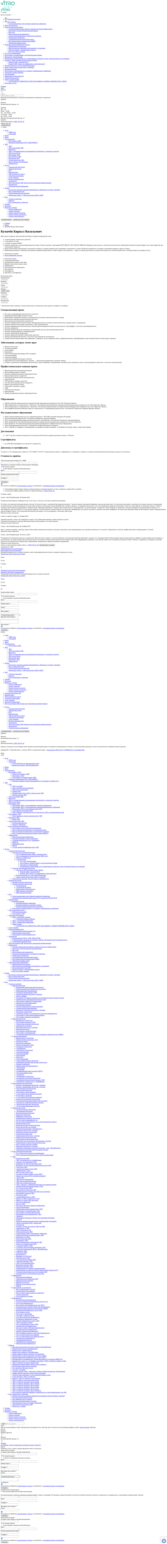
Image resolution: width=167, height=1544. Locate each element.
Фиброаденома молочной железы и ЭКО (29, 1186)
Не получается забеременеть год (26, 1120)
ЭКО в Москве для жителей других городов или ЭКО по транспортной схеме (38, 812)
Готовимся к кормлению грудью (26, 1319)
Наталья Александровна (12, 572)
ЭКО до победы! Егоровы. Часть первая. (25, 1382)
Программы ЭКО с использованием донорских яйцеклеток (32, 805)
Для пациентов (10, 139)
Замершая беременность (24, 1340)
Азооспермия (20, 1067)
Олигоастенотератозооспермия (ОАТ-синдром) (31, 1101)
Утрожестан (20, 1225)
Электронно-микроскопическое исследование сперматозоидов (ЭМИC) (39, 1034)
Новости (11, 200)
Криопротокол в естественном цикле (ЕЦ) (30, 1273)
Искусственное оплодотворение (23, 788)
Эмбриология (13, 163)
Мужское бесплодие (19, 1019)
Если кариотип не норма (24, 1296)
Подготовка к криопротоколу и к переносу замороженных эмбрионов (35, 908)
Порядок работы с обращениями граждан (22, 50)
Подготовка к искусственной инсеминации (26, 828)
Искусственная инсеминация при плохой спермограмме (34, 1155)
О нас (6, 130)
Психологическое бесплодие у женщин (29, 994)
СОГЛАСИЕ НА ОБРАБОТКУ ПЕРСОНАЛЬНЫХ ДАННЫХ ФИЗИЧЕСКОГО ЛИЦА (38, 81)
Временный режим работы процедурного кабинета (29, 1364)
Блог (6, 197)
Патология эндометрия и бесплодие (28, 1099)
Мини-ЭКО (16, 819)
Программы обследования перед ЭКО (28, 1214)
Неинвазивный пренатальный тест (23, 931)
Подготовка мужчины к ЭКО (26, 1022)
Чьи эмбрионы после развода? (22, 1399)
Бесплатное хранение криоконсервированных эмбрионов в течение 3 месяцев (34, 190)
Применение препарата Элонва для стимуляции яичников (35, 1218)
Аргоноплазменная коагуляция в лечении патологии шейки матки (30, 29)
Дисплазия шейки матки (24, 1073)
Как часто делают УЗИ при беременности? (30, 1328)
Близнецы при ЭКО (22, 1158)
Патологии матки (22, 1041)
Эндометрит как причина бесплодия (28, 1078)
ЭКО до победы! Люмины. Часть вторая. (25, 1387)
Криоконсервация (18, 901)
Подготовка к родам (23, 1312)
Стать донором (13, 177)
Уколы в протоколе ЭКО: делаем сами (28, 1223)
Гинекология (13, 184)
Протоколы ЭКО (14, 158)
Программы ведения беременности (24, 934)
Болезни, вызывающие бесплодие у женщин (31, 1085)
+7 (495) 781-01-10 (18, 121)
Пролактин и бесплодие (24, 1012)
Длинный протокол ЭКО (24, 1261)
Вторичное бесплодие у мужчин (27, 1027)
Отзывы (7, 204)
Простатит (19, 1057)
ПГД (10, 170)
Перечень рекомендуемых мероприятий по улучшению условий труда (35, 781)
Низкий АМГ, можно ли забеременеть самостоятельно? (27, 64)
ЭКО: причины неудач (23, 1230)
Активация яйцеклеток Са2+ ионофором (25, 840)
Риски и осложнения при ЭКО (26, 1244)
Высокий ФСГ (21, 1254)
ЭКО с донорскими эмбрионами (23, 922)
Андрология (13, 181)
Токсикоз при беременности (25, 1338)
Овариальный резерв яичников (26, 1008)
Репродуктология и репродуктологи (28, 1125)
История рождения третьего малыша (24, 1366)
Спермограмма (21, 859)
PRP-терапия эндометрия (24, 891)
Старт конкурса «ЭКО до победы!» (24, 1376)
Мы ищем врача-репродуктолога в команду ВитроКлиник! (31, 1347)
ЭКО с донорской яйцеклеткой (22, 920)
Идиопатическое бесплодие (25, 1113)
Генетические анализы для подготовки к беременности (30, 879)
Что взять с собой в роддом (25, 1315)
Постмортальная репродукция (22, 1397)
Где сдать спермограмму (28, 861)
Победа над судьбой (19, 1406)
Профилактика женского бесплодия (28, 1118)
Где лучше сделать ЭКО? (24, 1188)
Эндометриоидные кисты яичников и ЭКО (30, 1080)
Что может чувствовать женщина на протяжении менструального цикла (40, 998)
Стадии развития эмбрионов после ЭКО (25, 847)
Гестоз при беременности (24, 1303)
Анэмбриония (21, 1048)
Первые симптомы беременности (27, 1331)
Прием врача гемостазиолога (25, 889)
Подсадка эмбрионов (23, 1202)
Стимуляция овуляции (23, 887)
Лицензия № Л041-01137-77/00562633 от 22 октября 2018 (65, 750)
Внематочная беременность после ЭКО (29, 1310)
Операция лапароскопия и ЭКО (26, 992)
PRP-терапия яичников (23, 893)
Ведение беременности (16, 179)
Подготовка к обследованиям (26, 1092)
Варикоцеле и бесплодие (24, 1020)
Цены (6, 137)
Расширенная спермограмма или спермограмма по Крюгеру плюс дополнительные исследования (52, 866)
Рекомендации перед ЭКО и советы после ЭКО (28, 793)
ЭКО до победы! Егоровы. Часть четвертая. (26, 1390)
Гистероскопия (21, 886)
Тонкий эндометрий (23, 1064)
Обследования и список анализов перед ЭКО (27, 816)
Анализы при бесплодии (17, 167)
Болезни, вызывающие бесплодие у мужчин (30, 1087)
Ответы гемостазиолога (16, 216)
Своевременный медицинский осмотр (21, 39)
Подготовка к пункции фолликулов (28, 1212)
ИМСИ (18, 1286)
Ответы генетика (14, 211)
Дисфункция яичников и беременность (29, 1129)
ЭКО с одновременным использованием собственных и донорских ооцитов (34, 151)
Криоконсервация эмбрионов (26, 903)
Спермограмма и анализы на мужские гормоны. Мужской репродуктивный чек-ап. (39, 940)
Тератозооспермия (22, 1054)
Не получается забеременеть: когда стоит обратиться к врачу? (36, 1122)
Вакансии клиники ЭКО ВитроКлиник (25, 765)
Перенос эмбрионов (19, 824)
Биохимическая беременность (26, 1300)
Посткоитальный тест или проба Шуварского (31, 875)
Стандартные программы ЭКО (22, 810)
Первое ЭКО (16, 791)
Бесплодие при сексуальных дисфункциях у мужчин (33, 1141)
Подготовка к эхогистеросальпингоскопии (30, 1015)
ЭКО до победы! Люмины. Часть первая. (25, 1383)
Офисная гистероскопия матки (26, 1003)
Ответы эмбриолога (15, 209)
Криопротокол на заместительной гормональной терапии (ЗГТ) (37, 1270)
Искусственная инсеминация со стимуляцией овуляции (30, 831)
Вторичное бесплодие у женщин (27, 1130)
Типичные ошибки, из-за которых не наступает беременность (36, 1013)
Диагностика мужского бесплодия (27, 1024)
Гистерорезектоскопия (23, 1005)
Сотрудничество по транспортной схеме (25, 763)
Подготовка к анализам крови (26, 1031)
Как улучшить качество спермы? (27, 1144)
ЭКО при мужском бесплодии (26, 1181)
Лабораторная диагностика (17, 46)
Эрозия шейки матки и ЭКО (25, 1197)
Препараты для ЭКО (23, 1237)
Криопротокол (13, 172)
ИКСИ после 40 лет (22, 1282)
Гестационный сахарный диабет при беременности (33, 1307)
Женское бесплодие (18, 985)
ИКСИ (14, 845)
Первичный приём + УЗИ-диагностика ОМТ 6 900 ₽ (26, 195)
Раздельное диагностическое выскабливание (23, 31)
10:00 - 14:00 (5, 291)
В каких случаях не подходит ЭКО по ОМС (30, 1226)
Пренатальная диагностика (21, 933)
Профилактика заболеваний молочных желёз (31, 999)
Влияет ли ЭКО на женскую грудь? (28, 1198)
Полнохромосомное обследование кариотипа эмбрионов (27, 24)
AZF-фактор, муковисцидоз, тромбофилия (30, 1081)
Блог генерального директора (18, 202)
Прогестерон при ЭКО (23, 1239)
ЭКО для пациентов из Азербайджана (28, 1160)
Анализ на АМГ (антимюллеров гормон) (29, 870)
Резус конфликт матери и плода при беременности (33, 1333)
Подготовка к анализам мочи (25, 1033)
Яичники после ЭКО (23, 1258)
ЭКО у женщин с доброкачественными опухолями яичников (36, 1184)
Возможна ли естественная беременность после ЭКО (33, 1165)
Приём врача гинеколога (17, 38)
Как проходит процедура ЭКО (26, 1190)
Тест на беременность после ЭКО (27, 1324)
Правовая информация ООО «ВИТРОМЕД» (23, 142)
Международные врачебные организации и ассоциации (27, 48)
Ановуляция (20, 1069)
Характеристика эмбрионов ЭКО (27, 1279)
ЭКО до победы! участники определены (25, 1380)
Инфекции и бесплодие (24, 1116)
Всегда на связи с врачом (17, 51)
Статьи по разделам (15, 199)
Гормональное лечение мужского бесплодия (30, 1143)
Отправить (5, 482)
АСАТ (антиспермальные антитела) (28, 1106)
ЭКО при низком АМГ (16, 148)
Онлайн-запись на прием (47, 545)
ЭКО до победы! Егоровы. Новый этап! (25, 1363)
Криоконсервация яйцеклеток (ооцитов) (29, 906)
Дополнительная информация (18, 186)
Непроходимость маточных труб (27, 1040)
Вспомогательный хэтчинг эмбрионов (25, 838)
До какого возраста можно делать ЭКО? (29, 1174)
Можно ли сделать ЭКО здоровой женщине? (31, 1176)
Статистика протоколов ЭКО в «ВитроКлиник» (32, 1249)
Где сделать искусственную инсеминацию (30, 1153)
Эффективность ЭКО (23, 1170)
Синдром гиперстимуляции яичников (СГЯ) (30, 1247)
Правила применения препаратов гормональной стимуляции (36, 1221)
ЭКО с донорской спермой (21, 917)
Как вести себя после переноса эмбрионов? (30, 1205)
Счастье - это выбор (19, 1369)
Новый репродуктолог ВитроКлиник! (24, 1349)
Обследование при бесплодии (22, 1083)
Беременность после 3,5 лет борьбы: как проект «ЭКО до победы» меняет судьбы (39, 1361)
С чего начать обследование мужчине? (29, 1094)
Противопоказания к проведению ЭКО (29, 1242)
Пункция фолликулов (19, 823)
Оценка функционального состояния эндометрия (25, 36)
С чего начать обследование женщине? (29, 1097)
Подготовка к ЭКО (15, 141)
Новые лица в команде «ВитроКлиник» (25, 1352)
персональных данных (25, 486)
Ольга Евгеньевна (11, 550)
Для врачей (12, 134)
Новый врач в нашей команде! (22, 1350)
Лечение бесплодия (15, 169)
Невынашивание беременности (26, 991)
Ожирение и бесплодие (24, 1047)
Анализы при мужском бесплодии (23, 852)
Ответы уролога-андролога (17, 214)
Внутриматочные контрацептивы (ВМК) (22, 41)
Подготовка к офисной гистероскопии (29, 1001)
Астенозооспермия (22, 1052)
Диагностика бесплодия (24, 1090)
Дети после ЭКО (21, 1167)
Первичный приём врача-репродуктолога (30, 987)
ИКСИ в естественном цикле (26, 1284)
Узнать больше (84, 1427)
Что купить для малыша (24, 1314)
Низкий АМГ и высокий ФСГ (18, 62)
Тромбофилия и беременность (26, 1342)
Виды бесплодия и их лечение (26, 1127)
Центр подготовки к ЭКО (20, 774)
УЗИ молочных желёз (19, 912)
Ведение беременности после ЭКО (27, 1321)
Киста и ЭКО (20, 1204)
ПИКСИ (15, 842)
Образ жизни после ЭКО (24, 1232)
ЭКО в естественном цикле (25, 1263)
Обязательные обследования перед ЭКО (29, 1209)
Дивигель (19, 1216)
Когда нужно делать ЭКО (24, 1172)
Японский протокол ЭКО (24, 1266)
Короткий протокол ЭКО (24, 1265)
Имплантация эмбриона (24, 1277)
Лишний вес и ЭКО (22, 1228)
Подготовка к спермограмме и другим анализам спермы (38, 863)
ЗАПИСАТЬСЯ (6, 125)
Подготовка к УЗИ (18, 913)
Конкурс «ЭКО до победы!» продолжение (26, 1378)
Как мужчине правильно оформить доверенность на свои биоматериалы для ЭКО (39, 1392)
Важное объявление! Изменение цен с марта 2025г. (29, 1357)
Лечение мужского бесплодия (22, 882)
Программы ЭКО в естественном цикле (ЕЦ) (27, 809)
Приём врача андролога (24, 1026)
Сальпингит (20, 1074)
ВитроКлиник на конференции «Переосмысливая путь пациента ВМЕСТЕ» (37, 1359)
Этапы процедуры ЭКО (16, 160)
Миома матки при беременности (27, 1066)
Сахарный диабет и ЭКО (24, 1246)
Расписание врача (6, 554)
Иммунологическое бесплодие (26, 1137)
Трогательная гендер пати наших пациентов (27, 1403)
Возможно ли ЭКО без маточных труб (29, 1163)
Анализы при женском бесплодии (23, 868)
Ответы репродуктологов (17, 213)
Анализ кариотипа (22, 1294)
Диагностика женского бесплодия (27, 1104)
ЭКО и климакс (17, 786)
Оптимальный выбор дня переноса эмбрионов (31, 1233)
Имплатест (12, 149)
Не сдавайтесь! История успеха (22, 1368)
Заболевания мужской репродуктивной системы (32, 1150)
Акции (7, 188)
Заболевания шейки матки (17, 43)
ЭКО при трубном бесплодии (26, 1183)
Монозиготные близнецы (24, 1280)
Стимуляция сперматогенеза (21, 941)
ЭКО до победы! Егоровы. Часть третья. (25, 1389)
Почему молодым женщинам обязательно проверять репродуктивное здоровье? (38, 1396)
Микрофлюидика (18, 844)
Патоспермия (20, 1055)
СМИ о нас (12, 132)
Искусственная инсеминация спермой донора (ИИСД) (30, 833)
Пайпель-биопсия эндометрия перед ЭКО (30, 1235)
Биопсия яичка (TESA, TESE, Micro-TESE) (26, 938)
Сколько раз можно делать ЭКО (26, 1169)
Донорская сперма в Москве (25, 919)
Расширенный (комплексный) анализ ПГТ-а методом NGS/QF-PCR (34, 898)
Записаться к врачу (19, 554)
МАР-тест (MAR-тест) (23, 858)
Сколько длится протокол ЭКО (26, 1162)
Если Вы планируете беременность (28, 1317)
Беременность (17, 1298)
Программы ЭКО (14, 155)
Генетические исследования (21, 1287)
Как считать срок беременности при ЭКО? (30, 1305)
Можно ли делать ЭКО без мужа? (27, 1200)
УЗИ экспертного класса (17, 174)
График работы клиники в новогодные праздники (29, 1373)
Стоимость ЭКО (21, 1251)
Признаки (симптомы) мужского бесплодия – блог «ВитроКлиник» (38, 1148)
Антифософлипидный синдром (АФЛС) (29, 1071)
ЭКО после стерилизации (24, 1179)
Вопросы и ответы (11, 207)
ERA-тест (12, 32)
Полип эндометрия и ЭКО (25, 1045)
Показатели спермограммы (29, 865)
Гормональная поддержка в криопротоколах (30, 1268)
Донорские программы (16, 176)
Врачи (7, 135)
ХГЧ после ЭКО (21, 1195)
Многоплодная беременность (26, 1343)
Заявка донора (17, 924)
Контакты (8, 206)
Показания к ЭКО (18, 776)
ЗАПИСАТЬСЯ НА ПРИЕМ (21, 220)
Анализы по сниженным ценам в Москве (30, 1102)
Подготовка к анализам (24, 1095)
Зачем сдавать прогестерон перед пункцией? (31, 877)
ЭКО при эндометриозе (20, 790)
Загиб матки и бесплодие (24, 1050)
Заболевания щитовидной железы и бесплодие (31, 1062)
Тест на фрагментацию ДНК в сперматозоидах (31, 854)
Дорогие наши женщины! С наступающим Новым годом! (31, 1375)
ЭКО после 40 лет (14, 153)
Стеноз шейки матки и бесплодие (27, 1061)
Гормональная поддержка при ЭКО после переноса (33, 1191)
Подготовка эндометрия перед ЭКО (24, 777)
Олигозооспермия (22, 1059)
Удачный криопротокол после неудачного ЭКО (31, 1272)
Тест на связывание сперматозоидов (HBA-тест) (32, 856)
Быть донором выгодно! (16, 191)
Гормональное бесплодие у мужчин (28, 1136)
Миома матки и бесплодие (25, 1038)
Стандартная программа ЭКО (26, 1260)
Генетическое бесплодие (24, 1134)
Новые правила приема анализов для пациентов (28, 1354)
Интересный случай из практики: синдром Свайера (29, 1356)
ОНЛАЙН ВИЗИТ (6, 220)
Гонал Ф (19, 1219)
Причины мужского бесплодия (26, 1132)
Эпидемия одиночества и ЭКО (22, 1404)
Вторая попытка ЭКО (19, 795)
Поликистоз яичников (23, 1043)
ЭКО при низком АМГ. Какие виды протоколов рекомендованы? (30, 183)
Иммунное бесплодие (23, 1115)
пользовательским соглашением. (53, 486)
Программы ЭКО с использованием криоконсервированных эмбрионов (36, 807)
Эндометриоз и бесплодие (25, 1076)
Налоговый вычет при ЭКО (21, 968)
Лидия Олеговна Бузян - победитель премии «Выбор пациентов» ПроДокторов (38, 1371)
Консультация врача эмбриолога (23, 837)
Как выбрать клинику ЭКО (25, 1193)
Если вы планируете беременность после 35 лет (32, 1301)
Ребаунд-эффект (21, 996)
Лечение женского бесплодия (22, 884)
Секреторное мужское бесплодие (27, 1139)
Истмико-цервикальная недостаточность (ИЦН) (32, 1308)
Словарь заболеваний (19, 1036)
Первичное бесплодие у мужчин (27, 1146)
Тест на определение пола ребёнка (27, 1335)
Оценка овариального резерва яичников (29, 1006)
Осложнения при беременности (26, 1329)
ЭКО (6, 144)
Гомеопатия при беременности (26, 1326)
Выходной (4, 279)
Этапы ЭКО (20, 1177)
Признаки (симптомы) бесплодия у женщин (30, 1010)
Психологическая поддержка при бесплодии (31, 989)
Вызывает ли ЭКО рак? (24, 1256)
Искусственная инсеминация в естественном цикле (29, 830)
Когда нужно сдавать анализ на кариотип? (30, 1293)
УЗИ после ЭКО (21, 1253)
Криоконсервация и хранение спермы (28, 905)
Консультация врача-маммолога (19, 34)
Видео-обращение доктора (13, 255)
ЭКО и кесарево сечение (24, 1322)
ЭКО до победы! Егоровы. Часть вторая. (25, 1385)
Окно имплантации (22, 1207)
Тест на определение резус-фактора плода (30, 1336)
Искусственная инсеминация (18, 162)
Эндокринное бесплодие (24, 1111)
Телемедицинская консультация (19, 193)
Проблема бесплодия (23, 1123)
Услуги (7, 165)
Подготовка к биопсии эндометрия (27, 1017)
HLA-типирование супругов (25, 1289)
